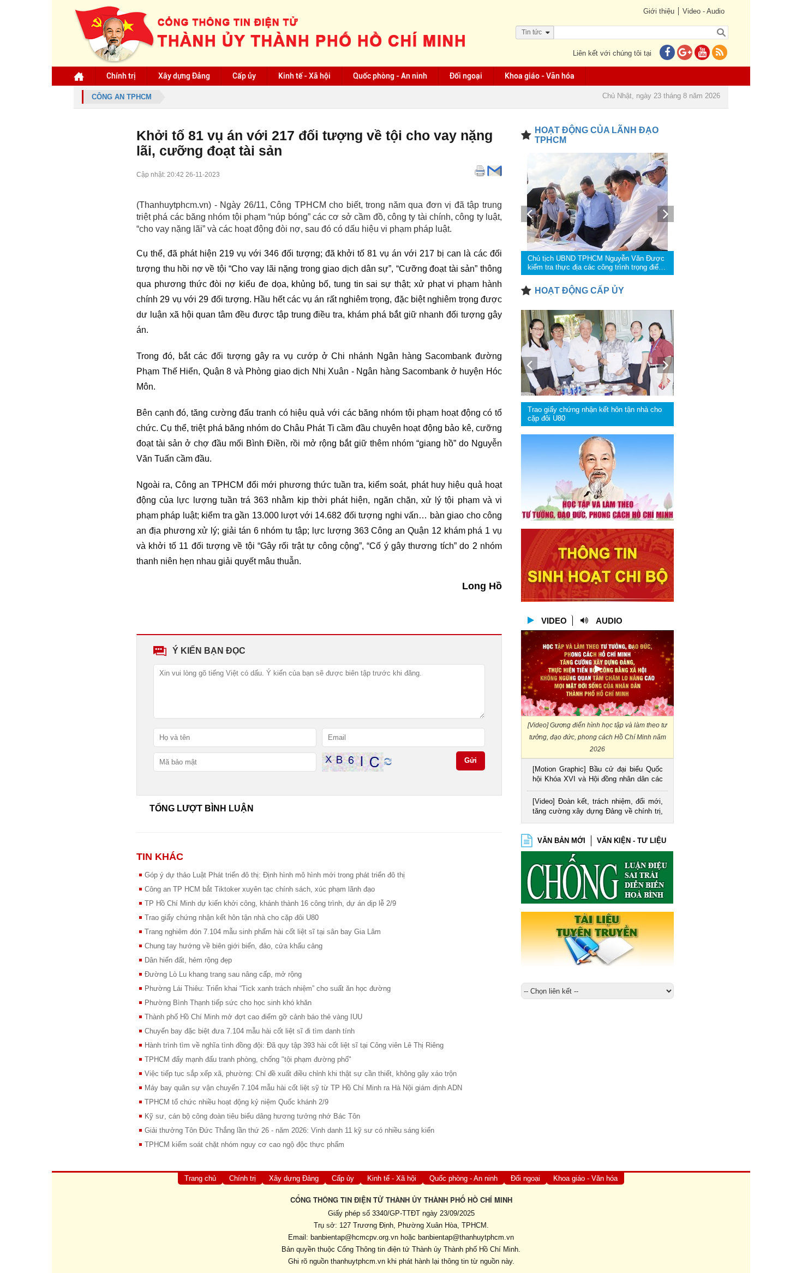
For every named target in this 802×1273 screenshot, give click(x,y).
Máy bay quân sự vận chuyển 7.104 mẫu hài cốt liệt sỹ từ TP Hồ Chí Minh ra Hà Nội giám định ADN (303, 1088)
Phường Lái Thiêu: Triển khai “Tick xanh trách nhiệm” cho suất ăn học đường (268, 988)
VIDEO (554, 620)
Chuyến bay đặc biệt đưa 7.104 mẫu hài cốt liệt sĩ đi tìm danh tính (250, 1031)
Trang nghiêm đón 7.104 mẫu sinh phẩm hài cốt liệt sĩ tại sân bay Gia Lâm (263, 932)
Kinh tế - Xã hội (304, 75)
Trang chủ (200, 1178)
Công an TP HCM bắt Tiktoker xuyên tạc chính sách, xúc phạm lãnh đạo (260, 889)
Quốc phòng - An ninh (390, 75)
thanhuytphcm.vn (358, 1261)
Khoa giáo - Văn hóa (539, 75)
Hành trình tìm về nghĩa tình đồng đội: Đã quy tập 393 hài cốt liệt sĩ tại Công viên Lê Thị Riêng (294, 1045)
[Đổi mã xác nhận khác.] (388, 761)
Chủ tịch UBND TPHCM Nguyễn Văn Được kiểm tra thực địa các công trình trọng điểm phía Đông (596, 263)
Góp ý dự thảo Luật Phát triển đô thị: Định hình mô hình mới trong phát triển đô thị (275, 875)
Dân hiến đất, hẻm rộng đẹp (188, 960)
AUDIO (609, 620)
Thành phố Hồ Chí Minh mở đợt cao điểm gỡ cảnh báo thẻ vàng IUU (253, 1017)
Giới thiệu (658, 11)
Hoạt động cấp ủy (579, 290)
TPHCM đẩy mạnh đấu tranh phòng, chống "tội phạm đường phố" (248, 1059)
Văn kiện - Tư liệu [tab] (631, 840)
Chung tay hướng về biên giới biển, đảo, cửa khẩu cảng (233, 946)
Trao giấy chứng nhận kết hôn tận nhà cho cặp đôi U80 (232, 917)
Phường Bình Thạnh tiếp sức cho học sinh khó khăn (228, 1003)
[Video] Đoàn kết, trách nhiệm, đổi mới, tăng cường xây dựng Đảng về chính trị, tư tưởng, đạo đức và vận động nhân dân (597, 807)
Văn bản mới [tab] (561, 840)
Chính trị (121, 75)
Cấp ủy (244, 75)
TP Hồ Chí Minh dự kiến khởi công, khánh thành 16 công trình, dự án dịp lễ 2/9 (270, 903)
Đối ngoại (466, 75)
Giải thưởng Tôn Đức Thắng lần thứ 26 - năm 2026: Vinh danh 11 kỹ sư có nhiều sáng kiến (289, 1130)
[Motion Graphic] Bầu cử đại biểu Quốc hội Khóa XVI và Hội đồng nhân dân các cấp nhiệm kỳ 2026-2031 (597, 775)
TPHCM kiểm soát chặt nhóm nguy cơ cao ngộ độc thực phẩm (244, 1144)
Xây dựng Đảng (184, 75)
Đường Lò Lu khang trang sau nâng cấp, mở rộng (223, 974)
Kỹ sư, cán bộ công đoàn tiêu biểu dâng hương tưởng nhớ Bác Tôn (252, 1116)
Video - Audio (704, 11)
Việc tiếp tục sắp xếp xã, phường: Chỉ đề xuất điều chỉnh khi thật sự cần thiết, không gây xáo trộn (301, 1073)
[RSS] (719, 53)
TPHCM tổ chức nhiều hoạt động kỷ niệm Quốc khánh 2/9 (236, 1102)
